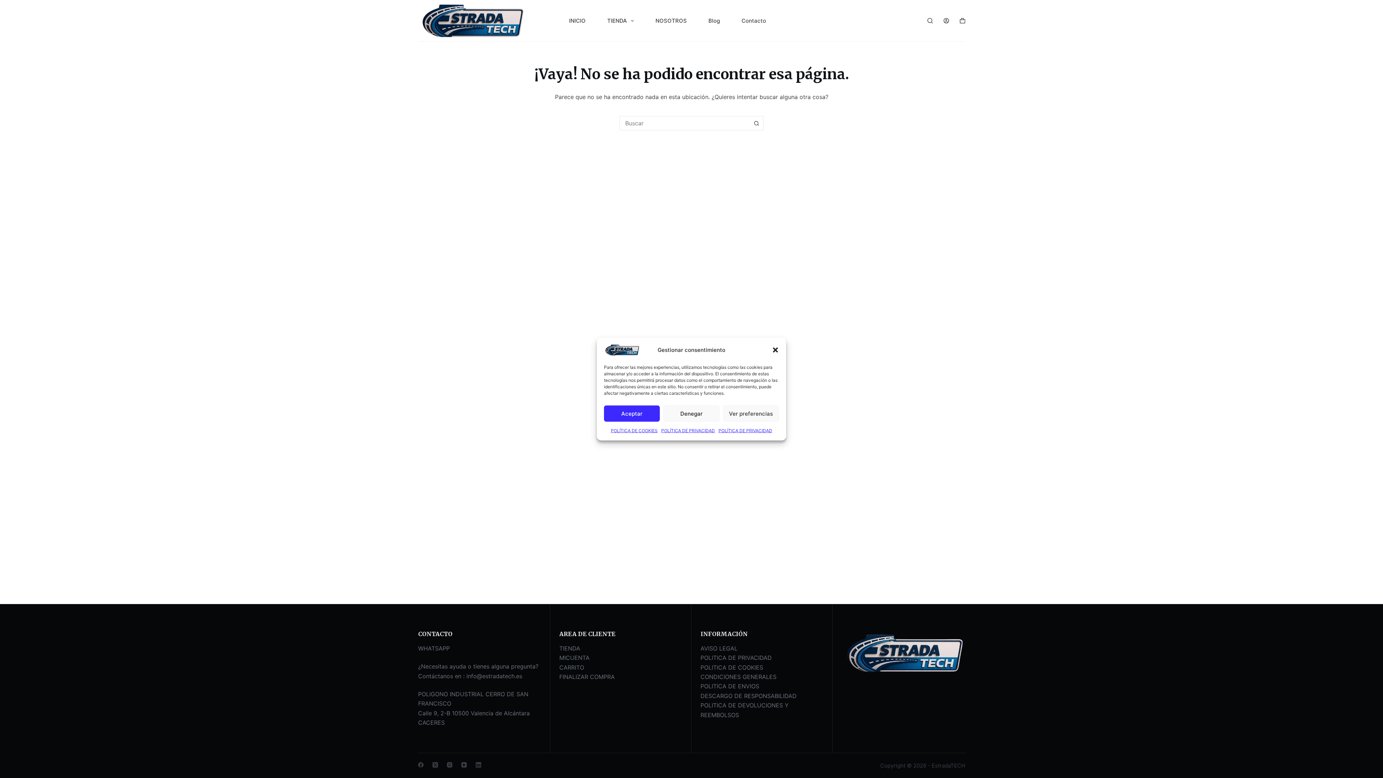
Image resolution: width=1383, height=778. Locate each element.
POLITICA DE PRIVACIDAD (736, 657)
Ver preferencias (751, 413)
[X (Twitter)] (435, 765)
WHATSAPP (434, 648)
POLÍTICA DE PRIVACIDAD (688, 430)
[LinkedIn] (478, 765)
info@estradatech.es (494, 676)
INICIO (577, 20)
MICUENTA (574, 657)
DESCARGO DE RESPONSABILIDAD (749, 695)
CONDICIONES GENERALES (738, 676)
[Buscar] (930, 20)
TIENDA (617, 20)
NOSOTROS (671, 20)
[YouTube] (464, 765)
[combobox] (684, 123)
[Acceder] (946, 20)
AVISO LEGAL (719, 648)
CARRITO (571, 667)
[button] (775, 350)
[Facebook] (421, 765)
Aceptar (632, 413)
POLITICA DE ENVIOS (730, 686)
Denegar (691, 413)
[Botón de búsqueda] (756, 123)
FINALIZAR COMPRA (587, 676)
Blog (714, 20)
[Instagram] (449, 765)
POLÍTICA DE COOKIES (634, 430)
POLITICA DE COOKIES (732, 667)
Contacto (754, 20)
